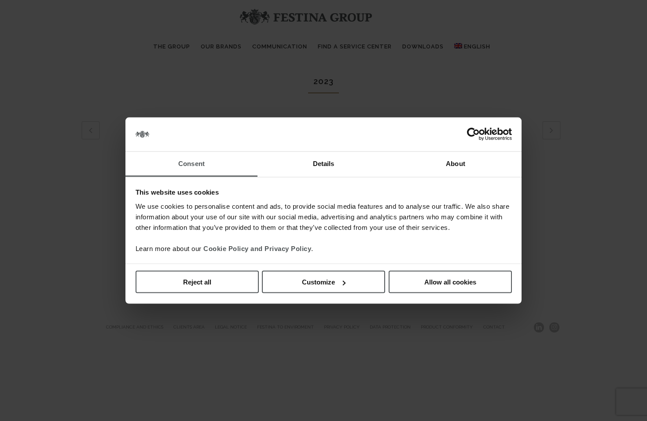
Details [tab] (324, 163)
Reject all (197, 282)
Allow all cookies (450, 282)
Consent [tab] (191, 163)
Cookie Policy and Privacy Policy (257, 248)
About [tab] (455, 163)
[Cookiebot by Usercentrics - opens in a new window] (473, 134)
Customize (318, 282)
